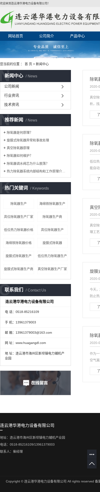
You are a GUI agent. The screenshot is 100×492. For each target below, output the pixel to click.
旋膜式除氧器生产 (19, 256)
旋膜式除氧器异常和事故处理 (28, 140)
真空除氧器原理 (18, 148)
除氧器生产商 (52, 216)
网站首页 (15, 36)
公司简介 (46, 36)
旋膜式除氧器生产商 (18, 269)
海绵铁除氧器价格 (19, 243)
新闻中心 (42, 64)
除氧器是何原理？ (20, 132)
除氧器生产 (18, 203)
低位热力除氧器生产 (52, 256)
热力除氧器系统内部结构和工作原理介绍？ (37, 171)
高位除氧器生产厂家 (18, 216)
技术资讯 (11, 105)
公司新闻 (11, 86)
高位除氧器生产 (52, 230)
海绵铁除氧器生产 (52, 203)
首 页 (28, 64)
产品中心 (77, 36)
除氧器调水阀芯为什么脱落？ (28, 163)
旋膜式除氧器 (52, 243)
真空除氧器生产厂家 (52, 269)
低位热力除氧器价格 (18, 230)
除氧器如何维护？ (20, 155)
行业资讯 (11, 95)
